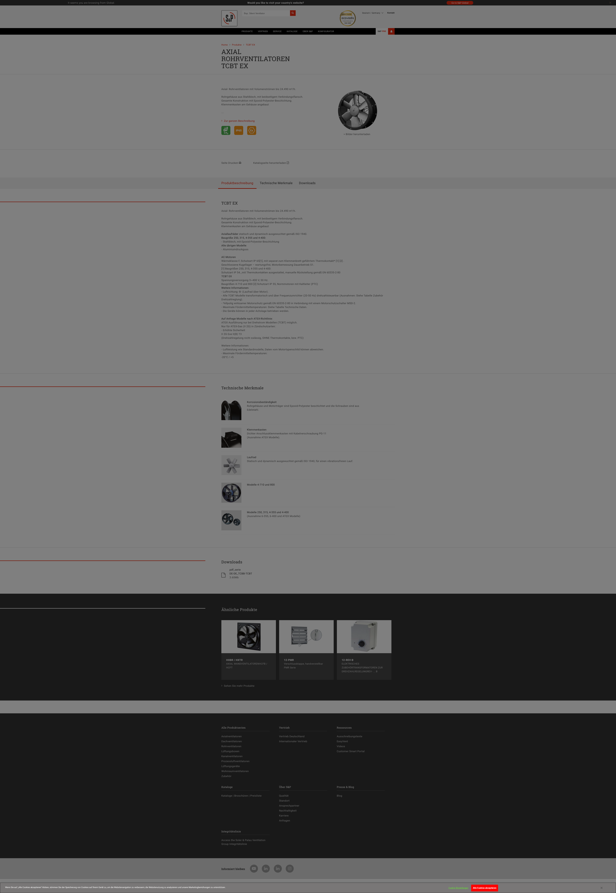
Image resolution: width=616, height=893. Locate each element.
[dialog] (308, 888)
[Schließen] (601, 887)
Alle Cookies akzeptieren (484, 887)
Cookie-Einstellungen (458, 887)
